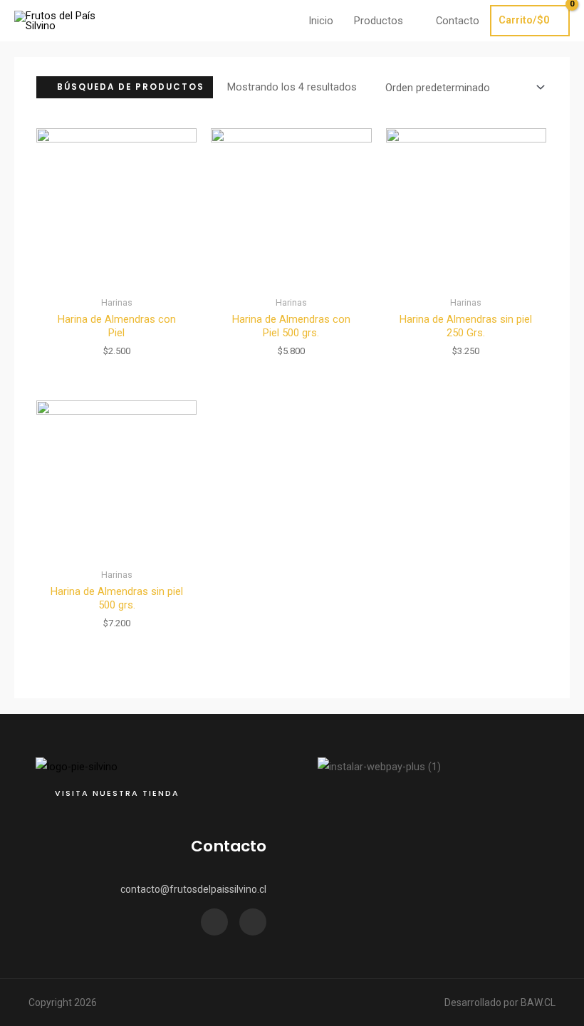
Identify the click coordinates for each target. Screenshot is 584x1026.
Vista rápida (116, 277)
